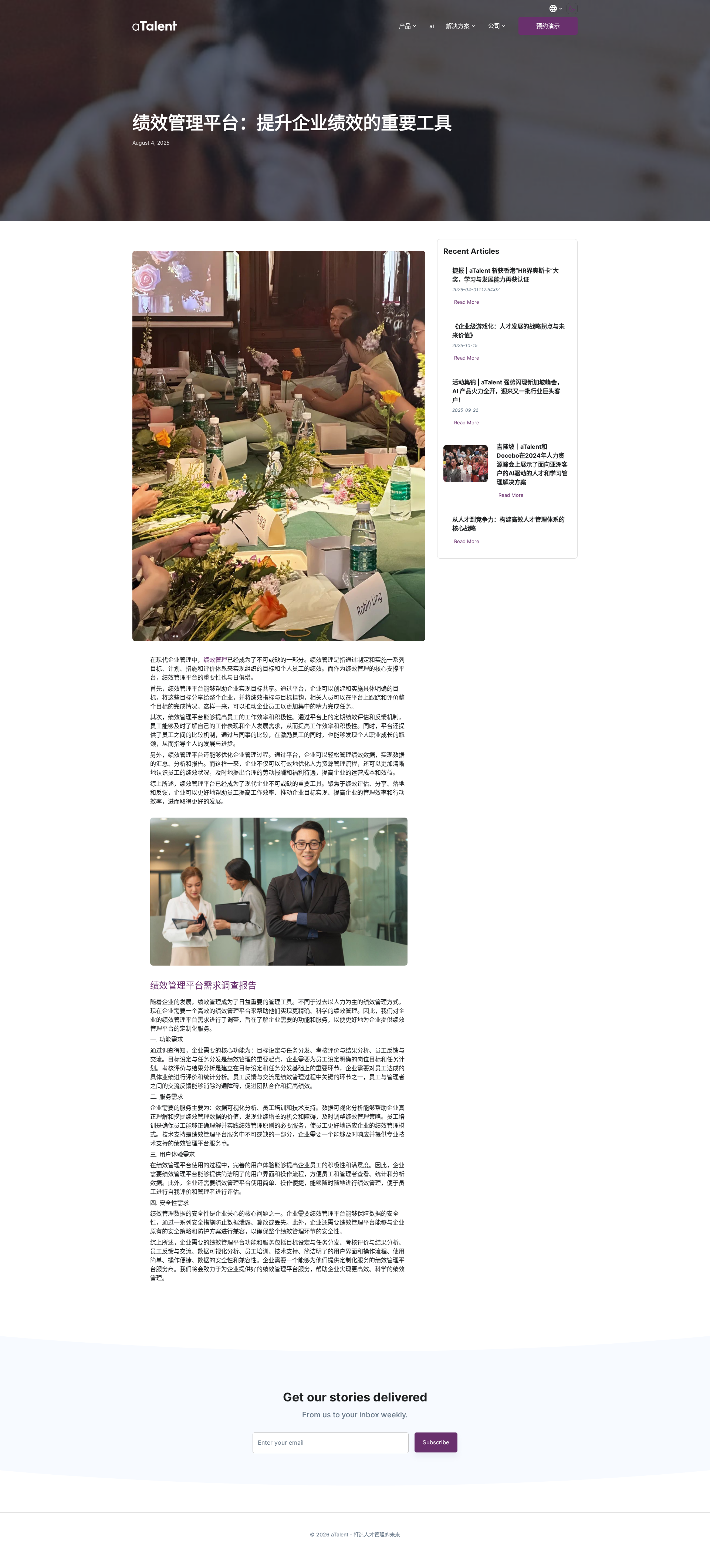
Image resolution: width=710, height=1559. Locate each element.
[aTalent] (154, 25)
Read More (466, 302)
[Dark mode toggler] (572, 8)
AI (431, 26)
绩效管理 (215, 659)
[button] (556, 8)
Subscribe (436, 1442)
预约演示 (548, 26)
